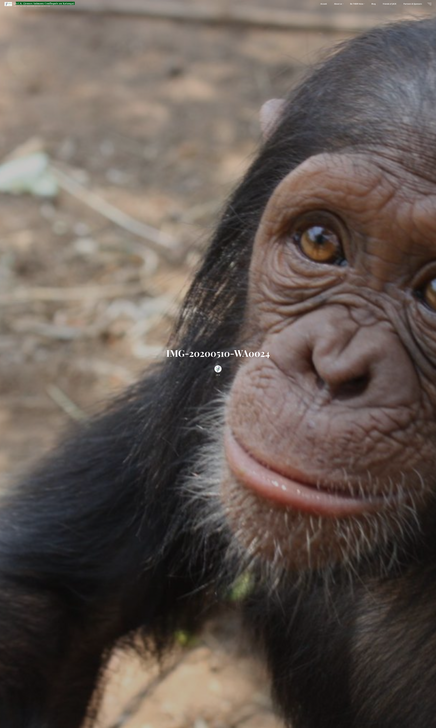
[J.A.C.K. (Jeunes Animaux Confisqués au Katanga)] (8, 4)
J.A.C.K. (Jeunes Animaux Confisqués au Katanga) (44, 3)
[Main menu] (429, 4)
